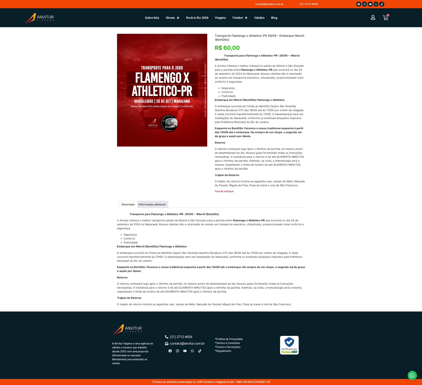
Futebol (238, 17)
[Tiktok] (381, 4)
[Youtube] (370, 4)
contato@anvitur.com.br (269, 4)
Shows (170, 17)
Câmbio (259, 17)
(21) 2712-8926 (309, 4)
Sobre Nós (152, 17)
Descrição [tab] (128, 204)
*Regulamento (223, 351)
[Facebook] (358, 4)
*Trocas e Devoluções (228, 347)
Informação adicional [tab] (152, 204)
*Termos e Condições (227, 343)
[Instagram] (364, 4)
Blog (274, 17)
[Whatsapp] (376, 4)
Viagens (220, 17)
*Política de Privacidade (229, 339)
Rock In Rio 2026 (197, 17)
